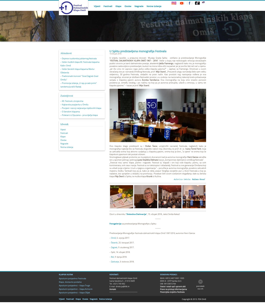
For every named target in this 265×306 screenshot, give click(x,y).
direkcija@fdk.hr (123, 286)
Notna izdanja (154, 6)
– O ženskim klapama (70, 111)
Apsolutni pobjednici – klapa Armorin (75, 289)
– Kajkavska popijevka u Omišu (74, 104)
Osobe (128, 6)
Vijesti (97, 6)
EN (203, 2)
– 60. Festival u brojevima (71, 101)
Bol (112, 256)
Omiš (113, 238)
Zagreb (114, 247)
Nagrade (138, 6)
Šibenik (114, 242)
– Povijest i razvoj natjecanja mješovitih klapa (80, 108)
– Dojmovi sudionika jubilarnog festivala (78, 58)
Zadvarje (115, 261)
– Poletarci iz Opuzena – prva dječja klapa (79, 115)
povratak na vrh (200, 287)
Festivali (108, 6)
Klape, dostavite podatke (70, 282)
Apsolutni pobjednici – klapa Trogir (74, 285)
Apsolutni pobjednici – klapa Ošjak (74, 292)
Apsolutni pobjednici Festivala (72, 278)
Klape (118, 6)
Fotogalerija (115, 223)
